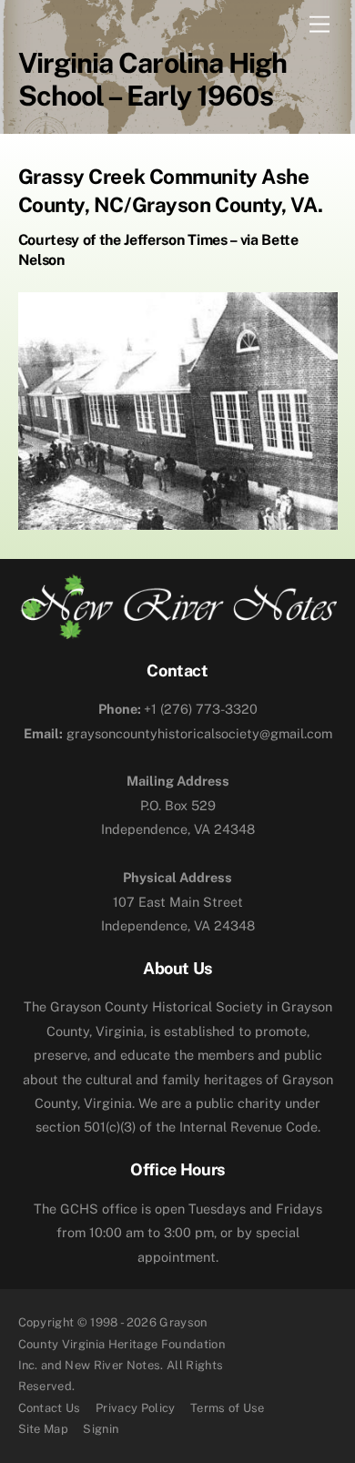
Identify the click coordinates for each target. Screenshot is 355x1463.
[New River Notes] (178, 632)
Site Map (43, 1429)
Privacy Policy (136, 1408)
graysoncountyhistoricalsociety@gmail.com (178, 733)
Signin (100, 1429)
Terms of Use (227, 1408)
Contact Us (49, 1408)
